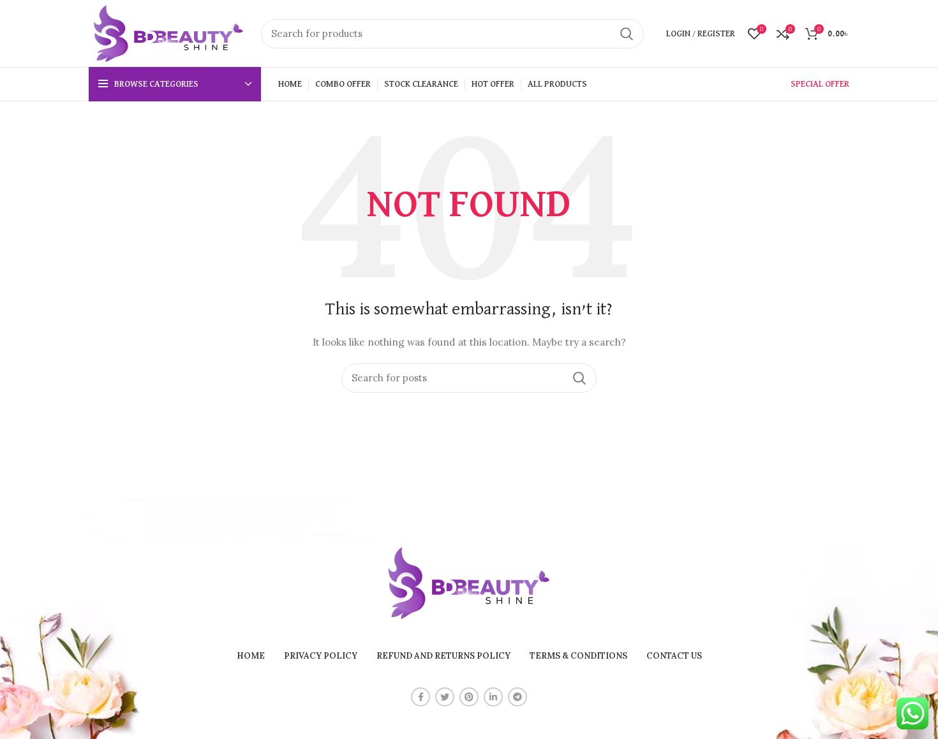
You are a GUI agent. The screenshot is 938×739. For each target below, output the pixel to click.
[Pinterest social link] (469, 696)
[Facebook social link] (420, 696)
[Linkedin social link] (493, 696)
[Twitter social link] (444, 696)
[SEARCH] (627, 33)
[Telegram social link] (517, 696)
